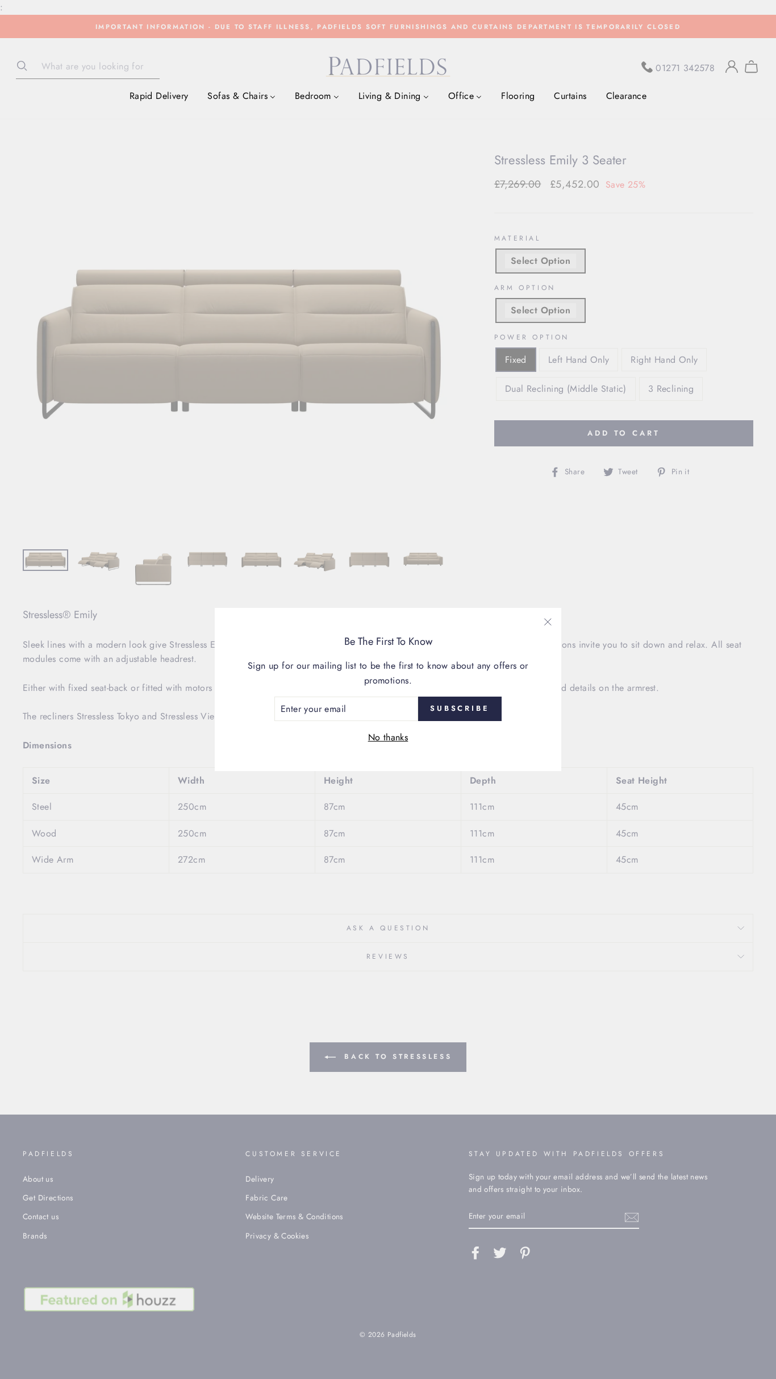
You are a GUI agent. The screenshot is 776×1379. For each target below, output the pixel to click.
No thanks (388, 737)
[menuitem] (159, 95)
